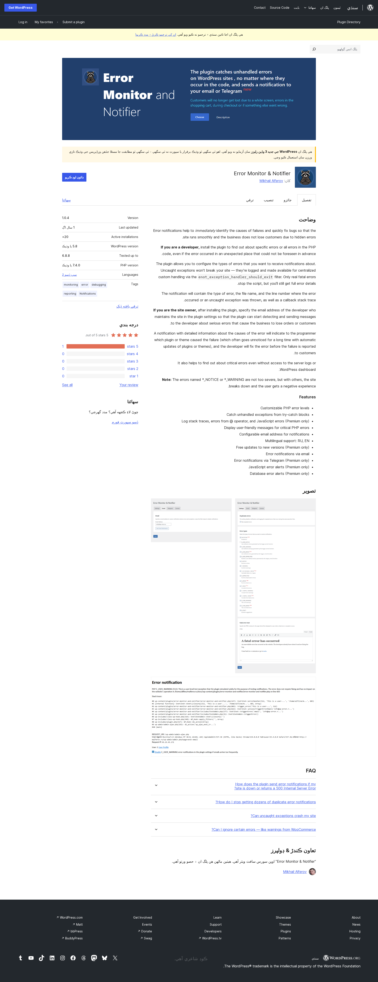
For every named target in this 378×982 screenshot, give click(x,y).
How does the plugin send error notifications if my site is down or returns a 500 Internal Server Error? (275, 786)
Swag (146, 938)
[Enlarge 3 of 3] (310, 682)
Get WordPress (21, 7)
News (356, 924)
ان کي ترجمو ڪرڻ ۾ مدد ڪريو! (155, 34)
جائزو (288, 200)
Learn (218, 917)
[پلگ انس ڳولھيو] (314, 49)
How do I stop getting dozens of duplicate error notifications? (265, 802)
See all (67, 385)
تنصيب (268, 200)
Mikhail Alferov (271, 181)
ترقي (250, 200)
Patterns (285, 938)
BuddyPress (72, 938)
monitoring (71, 284)
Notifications (88, 293)
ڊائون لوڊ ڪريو (74, 177)
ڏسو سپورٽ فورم (125, 422)
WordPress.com (69, 917)
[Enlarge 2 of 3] (226, 504)
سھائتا (66, 200)
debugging (99, 284)
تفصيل (306, 200)
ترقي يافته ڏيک (127, 306)
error (84, 284)
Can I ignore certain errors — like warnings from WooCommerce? (264, 830)
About (356, 917)
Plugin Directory (348, 22)
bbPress (75, 931)
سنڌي (315, 958)
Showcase (283, 917)
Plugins (286, 931)
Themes (285, 924)
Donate (145, 931)
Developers (213, 931)
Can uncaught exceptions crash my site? (283, 816)
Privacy (355, 938)
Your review (128, 385)
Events (147, 924)
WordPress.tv (210, 938)
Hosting (354, 931)
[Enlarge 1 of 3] (310, 504)
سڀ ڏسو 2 (69, 274)
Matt (77, 924)
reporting (70, 293)
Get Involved (142, 917)
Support (216, 924)
